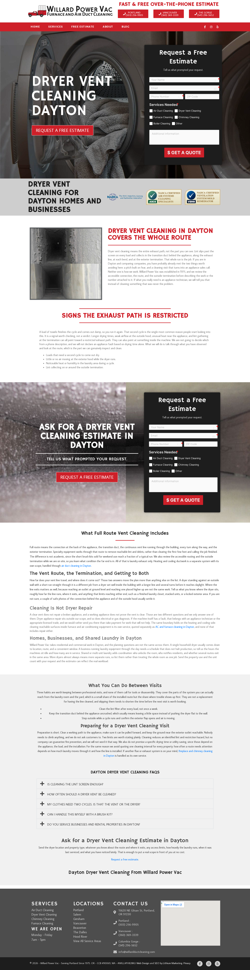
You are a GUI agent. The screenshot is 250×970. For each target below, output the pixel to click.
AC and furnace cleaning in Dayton (174, 626)
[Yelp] (217, 27)
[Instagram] (211, 27)
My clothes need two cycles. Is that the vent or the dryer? (93, 804)
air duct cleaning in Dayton (76, 565)
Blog (125, 26)
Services (55, 26)
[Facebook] (205, 27)
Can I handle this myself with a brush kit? (79, 814)
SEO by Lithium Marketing (168, 963)
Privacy (187, 963)
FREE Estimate (82, 26)
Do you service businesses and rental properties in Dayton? (93, 824)
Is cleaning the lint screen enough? (75, 784)
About (108, 26)
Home (35, 26)
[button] (125, 784)
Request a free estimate (124, 859)
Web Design (143, 963)
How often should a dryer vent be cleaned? (81, 794)
